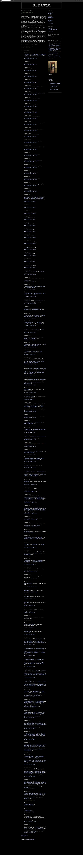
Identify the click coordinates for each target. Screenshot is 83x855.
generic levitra (27, 178)
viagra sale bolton (34, 757)
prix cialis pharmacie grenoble (29, 649)
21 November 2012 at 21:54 (30, 70)
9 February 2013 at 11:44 (30, 432)
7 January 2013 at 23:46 (30, 318)
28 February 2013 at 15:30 (30, 586)
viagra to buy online (37, 744)
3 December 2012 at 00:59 (30, 201)
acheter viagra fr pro (34, 662)
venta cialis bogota (40, 498)
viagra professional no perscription (31, 146)
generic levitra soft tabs (39, 410)
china (49, 14)
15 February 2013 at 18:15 (30, 540)
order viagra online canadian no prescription (35, 783)
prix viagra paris (35, 652)
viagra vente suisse (28, 638)
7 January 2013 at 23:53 (30, 325)
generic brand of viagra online (34, 735)
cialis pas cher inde (42, 674)
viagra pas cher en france (28, 642)
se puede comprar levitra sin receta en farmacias (32, 499)
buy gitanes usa (35, 197)
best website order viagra (41, 724)
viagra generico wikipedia (29, 458)
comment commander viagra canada (30, 674)
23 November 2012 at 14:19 (30, 112)
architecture (50, 13)
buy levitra (30, 368)
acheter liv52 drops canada (37, 560)
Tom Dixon (26, 40)
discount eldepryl (40, 55)
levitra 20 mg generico (41, 471)
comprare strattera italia (29, 322)
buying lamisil (39, 369)
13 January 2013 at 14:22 (30, 375)
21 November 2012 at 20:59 (30, 64)
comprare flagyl (33, 338)
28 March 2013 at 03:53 (29, 788)
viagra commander (40, 685)
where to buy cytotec (37, 128)
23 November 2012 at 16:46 (30, 173)
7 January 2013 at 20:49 (30, 289)
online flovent (27, 190)
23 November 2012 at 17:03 (30, 179)
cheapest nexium (28, 344)
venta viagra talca (28, 429)
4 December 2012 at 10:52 (30, 231)
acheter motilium (28, 300)
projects (49, 21)
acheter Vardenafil (28, 681)
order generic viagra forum (28, 773)
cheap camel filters (34, 198)
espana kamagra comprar (29, 235)
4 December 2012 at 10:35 (30, 225)
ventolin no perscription (38, 122)
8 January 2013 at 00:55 (30, 339)
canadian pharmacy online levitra (37, 408)
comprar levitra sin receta (29, 471)
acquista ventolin (28, 271)
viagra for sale (26, 389)
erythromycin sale (28, 128)
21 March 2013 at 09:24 (29, 634)
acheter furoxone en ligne (29, 537)
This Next (50, 28)
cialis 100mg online (33, 406)
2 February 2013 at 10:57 (30, 411)
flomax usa (27, 172)
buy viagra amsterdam (40, 772)
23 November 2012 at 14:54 (30, 124)
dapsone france (27, 560)
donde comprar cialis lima (37, 422)
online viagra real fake (37, 771)
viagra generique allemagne (32, 660)
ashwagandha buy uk (28, 223)
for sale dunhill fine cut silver (38, 196)
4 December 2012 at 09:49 (30, 207)
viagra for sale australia (39, 747)
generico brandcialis (36, 337)
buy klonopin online (27, 617)
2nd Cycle (38, 30)
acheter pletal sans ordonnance (29, 562)
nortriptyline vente (27, 561)
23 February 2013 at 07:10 (30, 571)
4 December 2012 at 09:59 (30, 213)
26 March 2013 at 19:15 (29, 696)
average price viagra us (28, 702)
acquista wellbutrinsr (33, 294)
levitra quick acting (39, 640)
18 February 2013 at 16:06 (30, 547)
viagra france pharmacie (39, 673)
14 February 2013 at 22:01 (30, 526)
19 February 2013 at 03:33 (30, 555)
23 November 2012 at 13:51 (30, 106)
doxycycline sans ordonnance (36, 352)
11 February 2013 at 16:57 (30, 502)
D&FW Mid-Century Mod (52, 29)
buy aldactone (33, 172)
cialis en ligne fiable (32, 570)
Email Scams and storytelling (55, 83)
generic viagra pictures (40, 701)
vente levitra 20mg (40, 659)
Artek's (45, 27)
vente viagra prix (31, 663)
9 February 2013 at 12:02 (30, 446)
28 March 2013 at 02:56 (29, 764)
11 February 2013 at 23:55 (30, 513)
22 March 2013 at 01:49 (29, 644)
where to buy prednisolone (38, 92)
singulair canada (34, 351)
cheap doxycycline (36, 691)
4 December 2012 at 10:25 (30, 219)
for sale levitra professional (29, 86)
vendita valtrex (42, 271)
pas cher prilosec (39, 537)
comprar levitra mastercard (34, 459)
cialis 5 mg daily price (37, 403)
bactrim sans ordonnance (33, 362)
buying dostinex (36, 316)
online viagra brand (29, 747)
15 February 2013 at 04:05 (30, 532)
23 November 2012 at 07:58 (30, 88)
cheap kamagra (32, 713)
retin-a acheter (36, 380)
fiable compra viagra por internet (37, 553)
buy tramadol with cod (28, 488)
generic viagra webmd (28, 782)
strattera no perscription (37, 344)
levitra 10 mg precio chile (28, 423)
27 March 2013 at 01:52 (29, 717)
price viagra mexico (32, 786)
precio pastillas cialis (29, 512)
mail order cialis (31, 358)
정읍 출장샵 (34, 831)
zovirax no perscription (34, 345)
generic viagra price (28, 744)
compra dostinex (36, 329)
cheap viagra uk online (33, 727)
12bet (28, 817)
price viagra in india (39, 723)
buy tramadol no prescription (29, 396)
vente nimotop (42, 379)
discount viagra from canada (29, 724)
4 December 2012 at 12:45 (30, 261)
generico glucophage (37, 293)
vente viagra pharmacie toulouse (40, 681)
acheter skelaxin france (28, 538)
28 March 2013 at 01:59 (29, 739)
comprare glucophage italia (36, 309)
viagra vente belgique (39, 638)
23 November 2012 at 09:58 (30, 100)
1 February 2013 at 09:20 (30, 399)
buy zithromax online (35, 714)
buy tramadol (26, 531)
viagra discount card (42, 722)
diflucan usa (35, 154)
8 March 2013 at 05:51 (29, 619)
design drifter (41, 5)
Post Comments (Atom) (30, 839)
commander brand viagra (28, 302)
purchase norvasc (28, 166)
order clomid (27, 691)
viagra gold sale (27, 98)
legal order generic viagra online (29, 749)
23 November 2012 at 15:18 (30, 136)
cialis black (27, 351)
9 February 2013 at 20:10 (30, 467)
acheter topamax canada (31, 361)
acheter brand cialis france (38, 300)
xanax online (26, 596)
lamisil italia (27, 308)
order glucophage (37, 695)
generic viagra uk (38, 760)
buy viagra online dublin (39, 702)
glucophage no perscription (35, 140)
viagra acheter (27, 670)
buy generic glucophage (29, 793)
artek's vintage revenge (54, 89)
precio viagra (27, 436)
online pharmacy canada (29, 247)
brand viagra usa (32, 372)
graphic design (50, 17)
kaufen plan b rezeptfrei (29, 229)
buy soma (26, 416)
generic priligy (34, 797)
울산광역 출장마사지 (28, 828)
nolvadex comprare (34, 286)
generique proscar (27, 383)
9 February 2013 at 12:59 (30, 461)
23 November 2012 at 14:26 (30, 118)
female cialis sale (28, 154)
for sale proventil (36, 315)
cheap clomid (26, 714)
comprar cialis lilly (27, 554)
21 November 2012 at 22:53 (30, 76)
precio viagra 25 (27, 422)
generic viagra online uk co (35, 736)
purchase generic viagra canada (30, 722)
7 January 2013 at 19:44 (30, 274)
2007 (50, 79)
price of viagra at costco (39, 773)
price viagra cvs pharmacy (30, 725)
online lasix (33, 190)
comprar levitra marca (30, 430)
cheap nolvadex (40, 713)
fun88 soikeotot (27, 820)
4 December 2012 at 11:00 (30, 237)
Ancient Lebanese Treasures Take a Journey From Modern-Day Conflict (54, 49)
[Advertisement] (43, 847)
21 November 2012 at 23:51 (30, 82)
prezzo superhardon (28, 293)
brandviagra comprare (31, 287)
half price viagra (37, 782)
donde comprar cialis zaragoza (39, 509)
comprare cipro (27, 337)
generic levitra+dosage (34, 407)
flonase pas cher (35, 544)
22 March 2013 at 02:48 (29, 655)
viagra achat (43, 652)
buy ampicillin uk (37, 134)
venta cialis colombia (29, 510)
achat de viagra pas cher (29, 648)
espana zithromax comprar (29, 205)
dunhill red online (27, 197)
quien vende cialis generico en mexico (39, 436)
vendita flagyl (38, 322)
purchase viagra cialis (30, 723)
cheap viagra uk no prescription (30, 768)
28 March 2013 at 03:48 (29, 776)
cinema (49, 16)
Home (36, 837)
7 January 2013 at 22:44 (30, 303)
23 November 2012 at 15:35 (30, 149)
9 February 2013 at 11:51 (30, 439)
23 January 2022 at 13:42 (30, 821)
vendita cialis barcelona (34, 475)
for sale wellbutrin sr (31, 369)
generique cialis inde (35, 670)
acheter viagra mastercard (33, 568)
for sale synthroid (28, 315)
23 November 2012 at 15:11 (30, 130)
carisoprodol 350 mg (27, 631)
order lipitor (39, 358)
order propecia (35, 716)
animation (50, 12)
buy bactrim (34, 104)
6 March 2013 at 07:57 (29, 612)
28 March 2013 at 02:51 (29, 752)
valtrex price (26, 280)
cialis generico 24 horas (38, 451)
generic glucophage (32, 794)
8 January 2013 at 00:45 (30, 332)
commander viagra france (29, 659)
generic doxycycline (38, 795)
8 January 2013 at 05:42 (30, 347)
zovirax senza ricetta (35, 308)
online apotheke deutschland (30, 211)
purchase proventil (38, 184)
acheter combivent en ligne (33, 379)
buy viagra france (28, 810)
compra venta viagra (33, 474)
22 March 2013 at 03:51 (29, 687)
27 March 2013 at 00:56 (29, 707)
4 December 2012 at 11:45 (30, 249)
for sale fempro (27, 92)
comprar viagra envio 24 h (38, 497)
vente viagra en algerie (40, 642)
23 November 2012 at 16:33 (30, 167)
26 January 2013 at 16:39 (30, 392)
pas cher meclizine (27, 380)
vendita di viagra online (29, 701)
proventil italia (39, 323)
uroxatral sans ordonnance (37, 561)
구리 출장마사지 (40, 828)
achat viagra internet (38, 641)
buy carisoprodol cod (27, 576)
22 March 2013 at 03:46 (29, 677)
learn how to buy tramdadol (29, 624)
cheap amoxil (41, 794)
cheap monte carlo (39, 199)
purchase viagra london (29, 756)
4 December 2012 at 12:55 (30, 267)
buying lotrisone (36, 166)
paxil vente (26, 544)
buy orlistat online (37, 712)
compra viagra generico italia (29, 498)
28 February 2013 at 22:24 (30, 592)
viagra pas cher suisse (29, 804)
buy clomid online (27, 695)
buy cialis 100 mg (28, 403)
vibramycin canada (36, 525)
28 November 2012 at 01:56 (30, 191)
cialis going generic (35, 405)
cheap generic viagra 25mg (29, 733)
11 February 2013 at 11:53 (30, 491)
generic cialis (26, 590)
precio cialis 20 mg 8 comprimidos (39, 429)
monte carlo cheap (28, 196)
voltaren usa (35, 178)
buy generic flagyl (28, 712)
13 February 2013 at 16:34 (30, 519)
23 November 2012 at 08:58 (30, 94)
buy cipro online (35, 54)
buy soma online (27, 465)
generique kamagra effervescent (34, 382)
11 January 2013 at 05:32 (30, 364)
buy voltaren (27, 140)
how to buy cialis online (28, 583)
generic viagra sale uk (41, 733)
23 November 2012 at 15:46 (30, 155)
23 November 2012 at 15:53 (30, 161)
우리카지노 (33, 818)
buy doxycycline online (34, 692)
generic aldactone (28, 110)
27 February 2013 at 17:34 (30, 578)
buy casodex (27, 54)
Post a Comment (24, 835)
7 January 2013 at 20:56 (30, 296)
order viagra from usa (33, 746)
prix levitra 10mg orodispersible (33, 651)
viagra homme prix (40, 663)
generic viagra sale (34, 706)
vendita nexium (35, 271)
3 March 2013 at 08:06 (29, 605)
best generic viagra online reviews (30, 784)
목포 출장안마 (36, 827)
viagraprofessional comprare (29, 323)
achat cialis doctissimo (40, 648)
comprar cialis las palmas (40, 510)
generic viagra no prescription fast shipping (31, 703)
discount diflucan (37, 368)
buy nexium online (30, 373)
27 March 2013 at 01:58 (29, 728)
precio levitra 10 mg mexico (29, 452)
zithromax (37, 302)
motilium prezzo (27, 329)
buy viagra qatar (42, 746)
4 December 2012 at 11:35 (30, 243)
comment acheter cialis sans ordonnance (37, 671)
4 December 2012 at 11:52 (30, 255)
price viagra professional (29, 184)
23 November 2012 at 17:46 (30, 185)
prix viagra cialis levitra (28, 641)
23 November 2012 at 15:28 (30, 142)
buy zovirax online (40, 372)
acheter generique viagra (30, 685)
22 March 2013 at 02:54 (29, 666)
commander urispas (38, 538)
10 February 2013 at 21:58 (30, 477)
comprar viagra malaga (32, 551)
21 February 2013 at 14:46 (30, 564)
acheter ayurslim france (29, 253)
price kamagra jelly (28, 160)
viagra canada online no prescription (32, 734)
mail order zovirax (28, 122)
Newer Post (23, 837)
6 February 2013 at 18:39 (30, 417)
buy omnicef (32, 55)
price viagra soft (27, 116)
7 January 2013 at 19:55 (30, 281)
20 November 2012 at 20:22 (30, 58)
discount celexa (37, 160)
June (51, 80)
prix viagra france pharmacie (29, 640)
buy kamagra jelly (35, 98)
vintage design (50, 23)
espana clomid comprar (29, 265)
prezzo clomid (42, 286)
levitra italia (27, 286)
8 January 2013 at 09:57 (30, 354)
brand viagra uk (35, 116)
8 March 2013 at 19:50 (29, 627)
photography (50, 20)
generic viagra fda (35, 761)
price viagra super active (35, 371)
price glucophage (28, 104)
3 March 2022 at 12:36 (29, 832)
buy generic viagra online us (34, 705)
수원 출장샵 (41, 829)
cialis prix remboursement (28, 673)
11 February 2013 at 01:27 (30, 484)
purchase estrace (39, 86)
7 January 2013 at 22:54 (30, 310)
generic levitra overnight (28, 410)
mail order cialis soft (28, 134)
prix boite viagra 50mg (42, 684)
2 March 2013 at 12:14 (29, 598)
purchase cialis (26, 481)
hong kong (50, 18)
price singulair (35, 110)
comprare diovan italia (28, 217)
